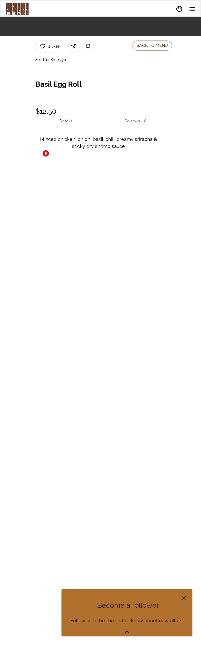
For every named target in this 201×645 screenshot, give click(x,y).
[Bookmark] (88, 46)
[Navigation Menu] (192, 9)
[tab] (65, 121)
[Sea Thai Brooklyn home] (29, 9)
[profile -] (179, 9)
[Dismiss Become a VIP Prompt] (183, 598)
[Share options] (73, 46)
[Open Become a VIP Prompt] (127, 631)
